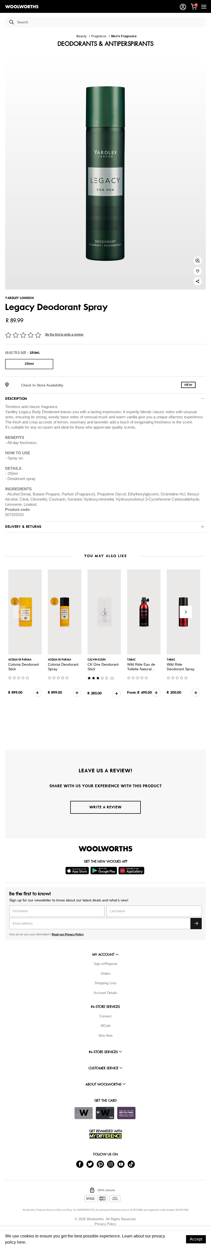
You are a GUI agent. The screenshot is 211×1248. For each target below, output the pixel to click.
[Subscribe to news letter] (196, 923)
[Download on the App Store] (77, 870)
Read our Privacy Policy (68, 934)
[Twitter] (90, 1164)
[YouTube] (121, 1164)
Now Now (105, 1035)
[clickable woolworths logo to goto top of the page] (105, 849)
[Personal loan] (126, 1113)
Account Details (105, 993)
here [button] (21, 1242)
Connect (105, 1016)
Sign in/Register (105, 964)
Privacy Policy (105, 1224)
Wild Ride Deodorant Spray (181, 666)
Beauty (81, 36)
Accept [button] (196, 1239)
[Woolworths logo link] (22, 6)
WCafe (106, 1026)
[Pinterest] (100, 1164)
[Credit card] (105, 1113)
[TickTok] (131, 1164)
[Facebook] (79, 1164)
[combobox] (110, 22)
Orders (106, 973)
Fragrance (98, 36)
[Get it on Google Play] (104, 870)
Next (186, 612)
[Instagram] (110, 1164)
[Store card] (84, 1113)
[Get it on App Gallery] (132, 870)
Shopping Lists (105, 983)
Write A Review (105, 807)
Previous (19, 612)
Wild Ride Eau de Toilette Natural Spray (141, 669)
